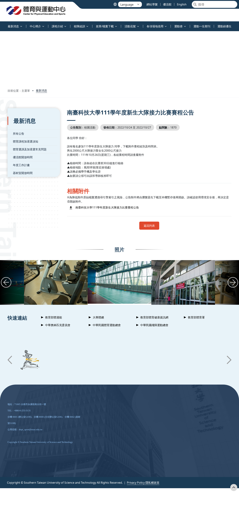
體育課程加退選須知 (25, 141)
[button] (6, 282)
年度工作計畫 (21, 165)
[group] (56, 282)
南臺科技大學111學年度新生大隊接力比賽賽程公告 (107, 207)
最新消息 (41, 90)
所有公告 (18, 133)
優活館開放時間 (23, 157)
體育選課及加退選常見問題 (30, 149)
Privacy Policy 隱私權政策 (143, 483)
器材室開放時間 (23, 173)
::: (1, 24)
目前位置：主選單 (19, 91)
